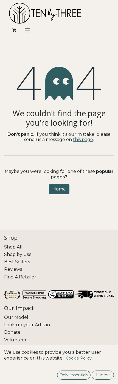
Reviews (13, 269)
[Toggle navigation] (27, 30)
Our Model (16, 317)
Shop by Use (18, 254)
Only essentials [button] (74, 374)
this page (83, 139)
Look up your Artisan (27, 324)
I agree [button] (103, 374)
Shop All (13, 247)
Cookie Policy (79, 358)
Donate (12, 332)
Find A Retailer (20, 277)
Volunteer (15, 339)
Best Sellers (17, 261)
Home (59, 189)
